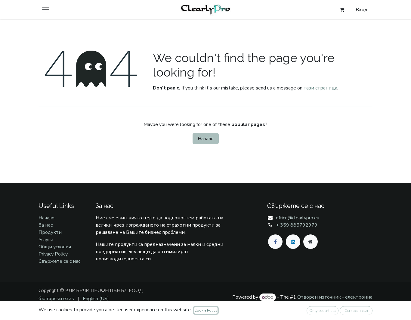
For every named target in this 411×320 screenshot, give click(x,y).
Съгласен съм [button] (356, 310)
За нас (46, 225)
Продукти (50, 232)
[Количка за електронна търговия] (341, 9)
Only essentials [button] (322, 310)
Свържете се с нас (59, 261)
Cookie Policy (205, 310)
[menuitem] (56, 298)
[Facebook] (275, 241)
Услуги (46, 239)
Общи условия (55, 246)
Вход (361, 9)
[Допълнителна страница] (310, 241)
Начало (206, 138)
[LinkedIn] (293, 241)
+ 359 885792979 (296, 225)
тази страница (320, 88)
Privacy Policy (53, 254)
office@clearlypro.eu (297, 218)
